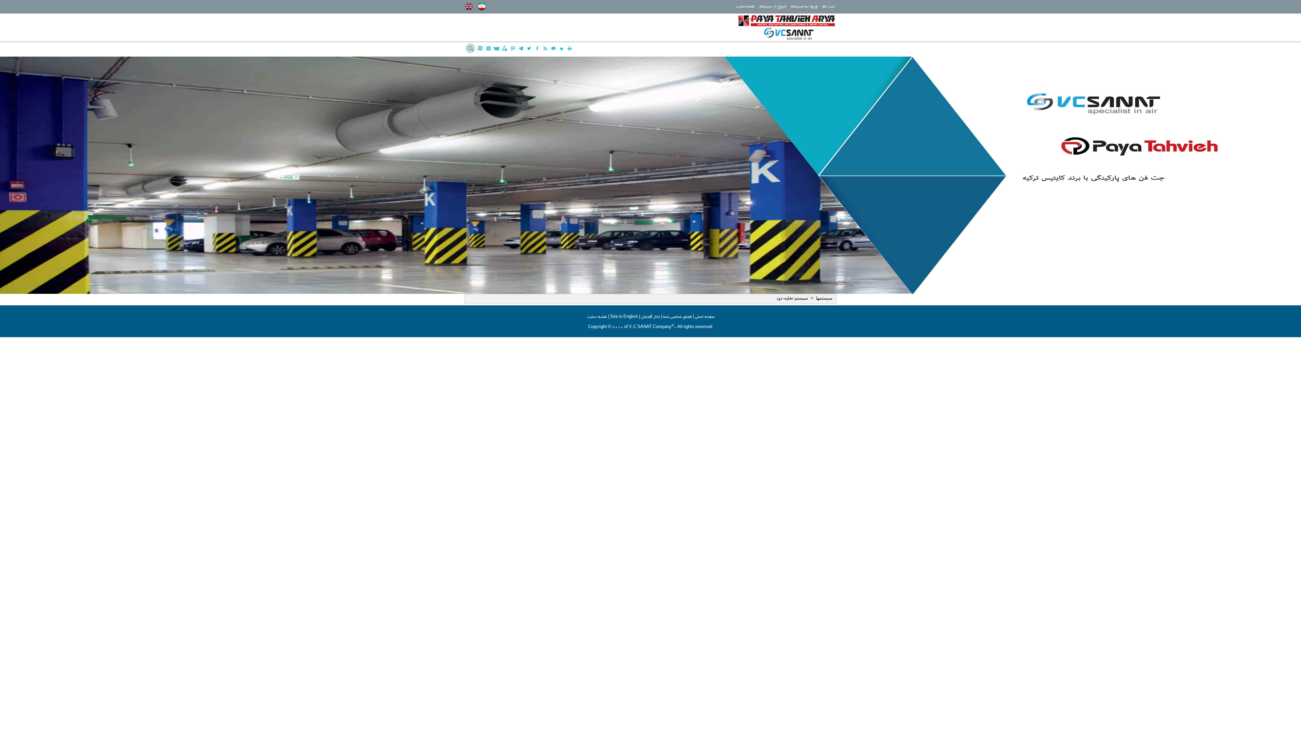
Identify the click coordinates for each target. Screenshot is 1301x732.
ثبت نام (828, 6)
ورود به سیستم (804, 6)
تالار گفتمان (650, 317)
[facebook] (537, 48)
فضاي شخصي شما (677, 317)
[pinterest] (513, 48)
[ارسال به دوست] (553, 48)
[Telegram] (521, 48)
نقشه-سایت (597, 317)
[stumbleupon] (505, 48)
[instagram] (488, 48)
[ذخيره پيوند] (561, 48)
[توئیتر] (529, 48)
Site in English (624, 317)
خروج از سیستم (773, 6)
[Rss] (545, 48)
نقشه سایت (745, 6)
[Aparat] (480, 48)
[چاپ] (570, 48)
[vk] (496, 48)
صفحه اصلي (705, 317)
